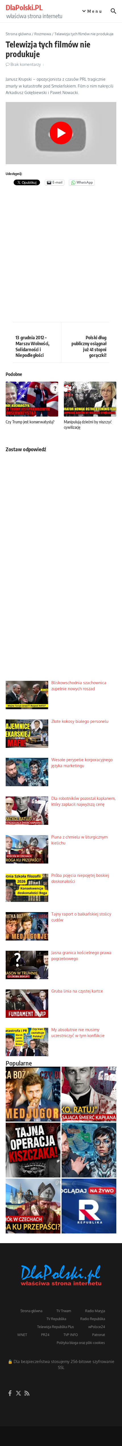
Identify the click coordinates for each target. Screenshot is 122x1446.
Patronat (98, 1335)
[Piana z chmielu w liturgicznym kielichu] (33, 1206)
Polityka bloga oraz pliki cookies (81, 1343)
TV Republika (56, 1319)
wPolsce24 (96, 1327)
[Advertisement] (61, 255)
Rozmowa (42, 34)
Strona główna (18, 34)
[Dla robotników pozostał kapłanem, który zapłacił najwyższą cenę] (89, 1094)
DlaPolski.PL (24, 7)
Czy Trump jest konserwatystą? (30, 421)
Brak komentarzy (25, 64)
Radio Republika (92, 1319)
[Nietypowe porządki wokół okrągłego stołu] (33, 1150)
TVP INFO (71, 1335)
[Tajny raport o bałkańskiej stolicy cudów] (33, 1094)
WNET (22, 1335)
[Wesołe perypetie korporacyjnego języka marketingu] (89, 1150)
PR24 (45, 1335)
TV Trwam (63, 1311)
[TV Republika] (89, 1206)
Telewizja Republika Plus (55, 1327)
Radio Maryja (95, 1311)
